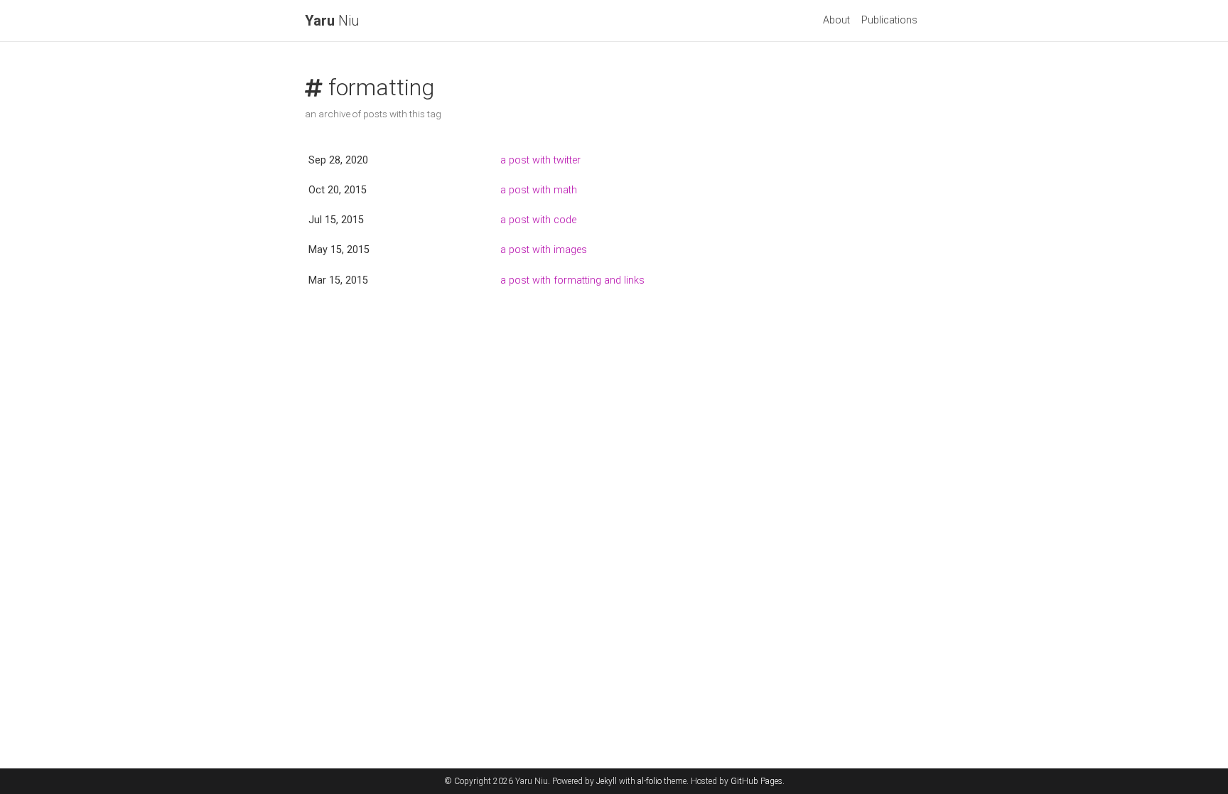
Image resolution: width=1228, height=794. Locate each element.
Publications (889, 20)
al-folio (649, 781)
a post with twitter (540, 160)
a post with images (543, 250)
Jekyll (606, 781)
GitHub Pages (756, 781)
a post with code (538, 220)
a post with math (538, 190)
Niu (332, 20)
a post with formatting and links (572, 280)
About (836, 20)
